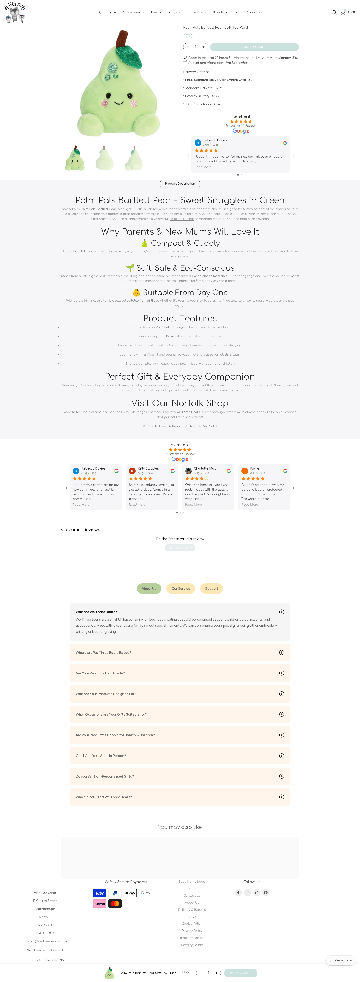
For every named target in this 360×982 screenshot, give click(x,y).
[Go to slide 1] (238, 175)
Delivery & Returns (192, 909)
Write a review (180, 548)
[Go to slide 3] (183, 512)
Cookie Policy (192, 923)
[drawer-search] (334, 12)
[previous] (69, 85)
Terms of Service (192, 937)
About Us (192, 902)
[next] (168, 85)
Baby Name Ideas (192, 881)
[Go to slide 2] (241, 174)
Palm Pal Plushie (182, 218)
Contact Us (192, 895)
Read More (203, 167)
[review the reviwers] (285, 142)
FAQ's (192, 916)
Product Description (180, 183)
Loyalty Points (192, 945)
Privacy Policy (192, 930)
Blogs (192, 888)
